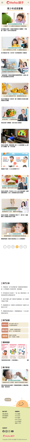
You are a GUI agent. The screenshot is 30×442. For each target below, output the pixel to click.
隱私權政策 (5, 414)
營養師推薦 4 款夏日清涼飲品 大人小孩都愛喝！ (13, 238)
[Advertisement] (15, 266)
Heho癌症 (17, 417)
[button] (2, 3)
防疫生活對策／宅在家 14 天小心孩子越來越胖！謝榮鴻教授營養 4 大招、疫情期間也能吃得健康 (15, 192)
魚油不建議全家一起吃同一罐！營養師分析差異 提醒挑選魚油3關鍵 (14, 99)
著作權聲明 (5, 415)
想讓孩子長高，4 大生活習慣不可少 (10, 169)
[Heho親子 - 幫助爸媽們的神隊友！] (15, 2)
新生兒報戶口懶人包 (13, 323)
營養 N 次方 (18, 423)
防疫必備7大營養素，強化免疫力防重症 (11, 122)
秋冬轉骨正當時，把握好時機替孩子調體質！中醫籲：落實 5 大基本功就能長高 (14, 29)
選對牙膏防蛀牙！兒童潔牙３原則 (10, 360)
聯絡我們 (4, 417)
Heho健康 (17, 414)
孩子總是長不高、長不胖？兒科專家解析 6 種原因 (14, 53)
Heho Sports (18, 419)
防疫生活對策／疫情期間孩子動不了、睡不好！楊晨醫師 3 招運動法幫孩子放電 (14, 215)
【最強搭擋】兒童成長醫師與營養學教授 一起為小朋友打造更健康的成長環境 (14, 75)
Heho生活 (17, 415)
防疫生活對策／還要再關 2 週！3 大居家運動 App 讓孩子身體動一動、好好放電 (14, 145)
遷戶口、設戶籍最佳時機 (14, 331)
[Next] (25, 246)
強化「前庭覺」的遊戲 (14, 336)
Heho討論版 (18, 421)
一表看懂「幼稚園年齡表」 (15, 329)
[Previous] (4, 246)
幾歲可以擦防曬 (12, 335)
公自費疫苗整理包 (13, 325)
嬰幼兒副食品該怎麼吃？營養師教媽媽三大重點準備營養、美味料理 (14, 386)
